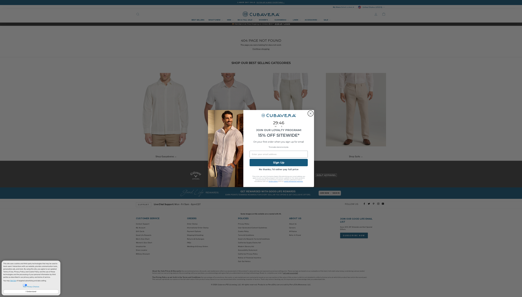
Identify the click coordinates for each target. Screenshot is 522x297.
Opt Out (13, 281)
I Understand (31, 291)
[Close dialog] (310, 113)
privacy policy (273, 181)
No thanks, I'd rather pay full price (279, 169)
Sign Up (278, 162)
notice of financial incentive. (293, 181)
